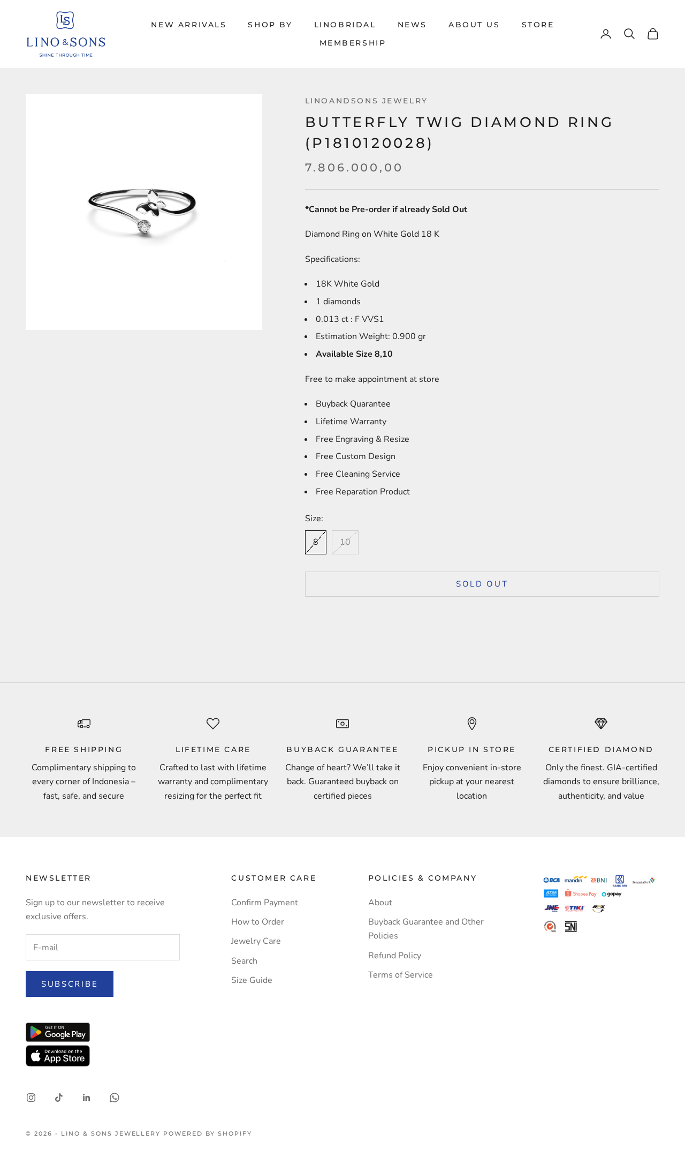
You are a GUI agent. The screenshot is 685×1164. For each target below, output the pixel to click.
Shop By (270, 24)
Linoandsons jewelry (366, 101)
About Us (474, 24)
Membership (352, 43)
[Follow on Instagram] (31, 1097)
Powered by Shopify (207, 1133)
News (412, 24)
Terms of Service (400, 975)
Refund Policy (394, 956)
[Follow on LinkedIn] (86, 1097)
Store (538, 24)
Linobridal (345, 24)
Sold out (482, 584)
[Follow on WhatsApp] (114, 1097)
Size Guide (251, 980)
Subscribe (69, 984)
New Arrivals (188, 24)
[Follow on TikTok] (59, 1097)
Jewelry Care (256, 941)
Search (244, 961)
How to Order (257, 922)
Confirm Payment (264, 902)
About (380, 902)
